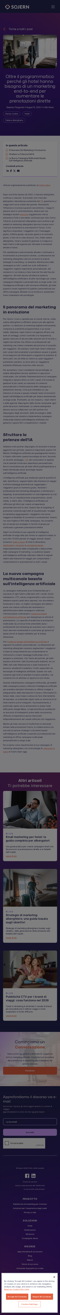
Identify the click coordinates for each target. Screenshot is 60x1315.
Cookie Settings (29, 1304)
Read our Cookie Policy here (16, 1289)
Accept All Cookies (17, 1297)
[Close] (54, 1277)
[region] (29, 1293)
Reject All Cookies (42, 1297)
